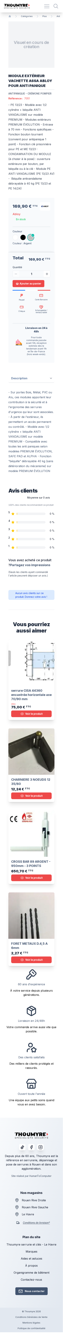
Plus (44, 16)
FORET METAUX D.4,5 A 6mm (29, 946)
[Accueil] (9, 16)
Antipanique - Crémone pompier (29, 93)
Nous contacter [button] (35, 1291)
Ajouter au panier (30, 283)
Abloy (16, 214)
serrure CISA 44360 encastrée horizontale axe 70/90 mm (31, 695)
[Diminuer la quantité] (16, 274)
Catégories (27, 16)
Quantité (17, 267)
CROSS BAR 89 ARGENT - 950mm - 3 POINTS (30, 864)
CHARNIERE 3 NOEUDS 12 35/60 (30, 782)
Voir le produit (34, 713)
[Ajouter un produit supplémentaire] (47, 274)
